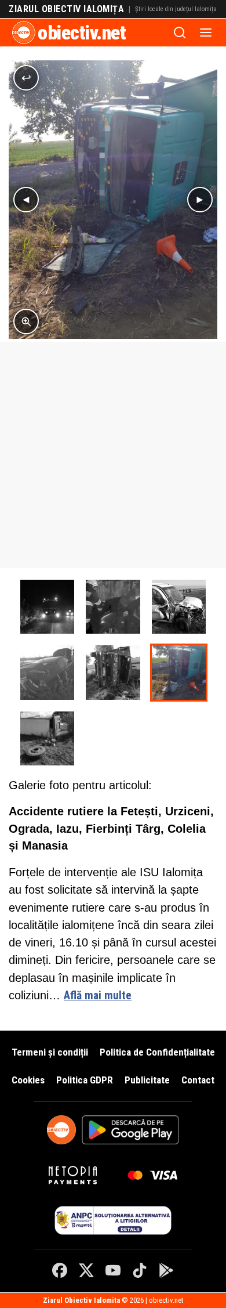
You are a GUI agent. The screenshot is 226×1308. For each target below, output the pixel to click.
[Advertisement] (113, 455)
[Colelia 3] (113, 672)
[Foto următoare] (200, 199)
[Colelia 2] (47, 738)
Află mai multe (98, 995)
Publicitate (147, 1080)
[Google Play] (166, 1270)
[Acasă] (24, 32)
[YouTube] (113, 1270)
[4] (47, 672)
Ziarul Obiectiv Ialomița (66, 9)
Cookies (28, 1080)
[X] (86, 1270)
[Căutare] (179, 32)
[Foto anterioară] (26, 199)
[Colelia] (179, 672)
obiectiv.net (82, 32)
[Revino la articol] (26, 78)
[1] (47, 607)
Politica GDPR (84, 1080)
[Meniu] (205, 32)
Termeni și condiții (50, 1052)
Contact (197, 1080)
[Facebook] (59, 1270)
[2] (113, 607)
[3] (179, 607)
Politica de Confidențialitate (157, 1052)
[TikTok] (139, 1270)
